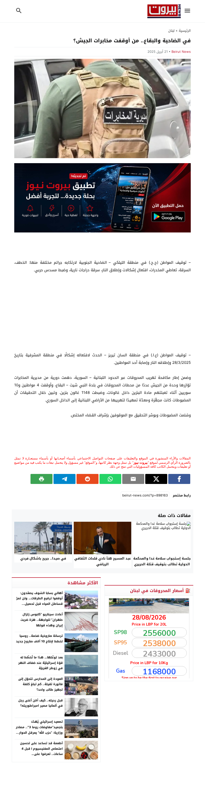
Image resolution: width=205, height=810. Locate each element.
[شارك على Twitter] (156, 479)
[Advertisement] (102, 313)
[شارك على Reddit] (87, 479)
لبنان (171, 31)
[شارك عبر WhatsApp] (110, 479)
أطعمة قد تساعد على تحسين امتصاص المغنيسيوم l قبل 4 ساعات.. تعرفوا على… (41, 748)
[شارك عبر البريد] (133, 479)
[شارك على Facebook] (179, 479)
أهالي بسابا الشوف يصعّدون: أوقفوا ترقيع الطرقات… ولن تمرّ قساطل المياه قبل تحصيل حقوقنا (39, 601)
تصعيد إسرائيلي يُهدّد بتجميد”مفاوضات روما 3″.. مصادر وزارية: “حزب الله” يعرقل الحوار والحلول (39, 730)
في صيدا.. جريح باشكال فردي (43, 558)
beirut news (181, 52)
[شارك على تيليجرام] (64, 479)
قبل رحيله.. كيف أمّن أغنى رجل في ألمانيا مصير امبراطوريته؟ (40, 703)
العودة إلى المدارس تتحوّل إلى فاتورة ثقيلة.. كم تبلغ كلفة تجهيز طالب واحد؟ (40, 684)
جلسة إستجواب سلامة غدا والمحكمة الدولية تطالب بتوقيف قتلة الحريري (162, 561)
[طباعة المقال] (41, 479)
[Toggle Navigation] (189, 11)
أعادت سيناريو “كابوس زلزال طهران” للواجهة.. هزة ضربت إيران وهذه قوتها (41, 620)
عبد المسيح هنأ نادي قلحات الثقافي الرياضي (102, 561)
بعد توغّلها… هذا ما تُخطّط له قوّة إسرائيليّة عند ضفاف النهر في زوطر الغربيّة (40, 663)
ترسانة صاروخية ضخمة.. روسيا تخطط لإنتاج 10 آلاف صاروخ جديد (39, 638)
